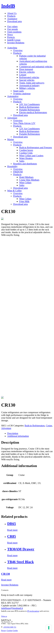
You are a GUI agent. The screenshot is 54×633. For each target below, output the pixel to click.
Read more (12, 530)
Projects (11, 37)
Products (11, 16)
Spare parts (18, 91)
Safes (21, 161)
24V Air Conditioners (29, 104)
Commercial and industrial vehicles (35, 66)
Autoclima (12, 47)
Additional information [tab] (18, 436)
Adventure (12, 118)
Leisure (22, 74)
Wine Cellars (25, 182)
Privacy (3, 630)
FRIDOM (18, 171)
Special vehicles (26, 80)
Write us (4, 616)
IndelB (8, 6)
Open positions (14, 32)
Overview (18, 50)
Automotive (12, 96)
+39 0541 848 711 (9, 627)
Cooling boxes (26, 150)
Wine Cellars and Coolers (31, 155)
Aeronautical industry (29, 85)
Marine (10, 139)
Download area (14, 21)
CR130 (5, 573)
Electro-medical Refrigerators (33, 112)
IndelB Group (13, 40)
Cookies (9, 630)
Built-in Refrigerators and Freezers (35, 147)
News (10, 34)
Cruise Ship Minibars (29, 180)
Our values (12, 26)
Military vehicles (27, 88)
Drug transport (26, 69)
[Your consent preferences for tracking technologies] (49, 628)
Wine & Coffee (14, 190)
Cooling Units (26, 153)
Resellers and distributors (25, 163)
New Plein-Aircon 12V (24, 123)
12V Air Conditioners (29, 128)
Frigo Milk (24, 201)
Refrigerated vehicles (29, 77)
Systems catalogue (22, 93)
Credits (15, 630)
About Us (11, 13)
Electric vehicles (27, 72)
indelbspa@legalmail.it (12, 608)
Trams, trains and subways (31, 83)
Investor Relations (15, 42)
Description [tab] (12, 433)
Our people (12, 29)
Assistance (12, 18)
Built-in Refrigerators (29, 107)
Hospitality (12, 166)
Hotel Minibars (26, 177)
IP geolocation (33, 611)
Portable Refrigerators (29, 109)
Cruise (49, 425)
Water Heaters (26, 158)
